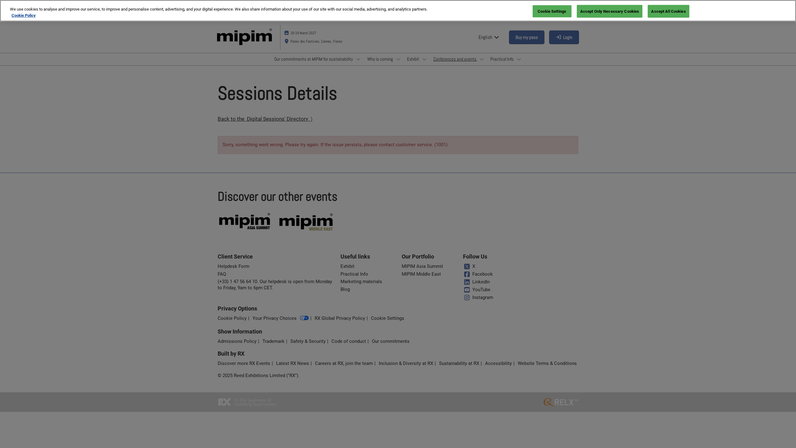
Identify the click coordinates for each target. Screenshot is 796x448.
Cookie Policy (24, 15)
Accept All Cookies (668, 11)
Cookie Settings (552, 11)
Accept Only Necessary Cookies (609, 11)
